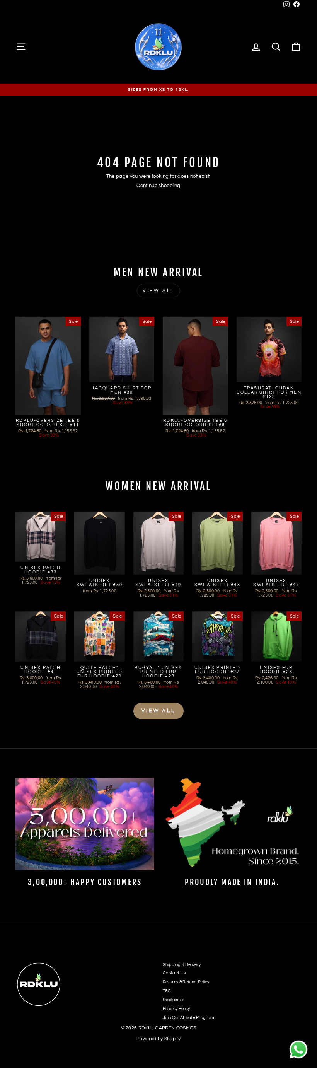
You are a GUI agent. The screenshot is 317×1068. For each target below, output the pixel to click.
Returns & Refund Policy (186, 982)
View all (158, 290)
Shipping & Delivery (182, 964)
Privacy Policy (176, 1009)
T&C (167, 991)
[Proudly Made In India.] (232, 824)
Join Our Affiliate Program (188, 1017)
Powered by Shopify (158, 1038)
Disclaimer (173, 1000)
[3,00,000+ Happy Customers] (84, 824)
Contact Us (174, 973)
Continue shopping (158, 185)
